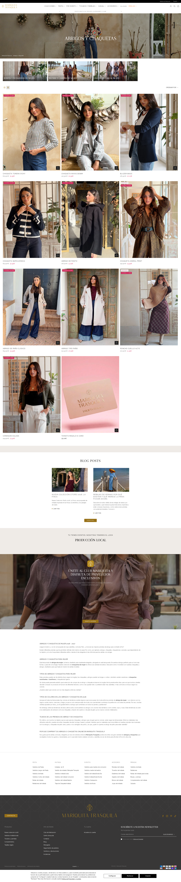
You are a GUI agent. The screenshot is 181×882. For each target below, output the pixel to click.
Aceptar (148, 876)
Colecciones (49, 6)
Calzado (133, 783)
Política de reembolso (10, 866)
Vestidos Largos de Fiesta (40, 770)
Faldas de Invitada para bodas (139, 773)
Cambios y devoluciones (51, 851)
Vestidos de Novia (89, 783)
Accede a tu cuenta (90, 832)
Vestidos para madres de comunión (95, 767)
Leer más (56, 509)
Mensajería (47, 845)
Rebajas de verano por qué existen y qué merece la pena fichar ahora (108, 497)
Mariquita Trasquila (7, 55)
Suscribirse (168, 834)
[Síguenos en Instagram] (167, 816)
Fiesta (60, 6)
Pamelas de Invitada (118, 767)
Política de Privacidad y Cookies (71, 879)
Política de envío (21, 866)
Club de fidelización (50, 832)
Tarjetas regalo (9, 845)
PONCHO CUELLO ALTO (130, 348)
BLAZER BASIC (126, 174)
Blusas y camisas (135, 777)
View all (90, 520)
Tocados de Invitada (118, 770)
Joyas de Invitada (117, 783)
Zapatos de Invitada (118, 777)
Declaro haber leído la (133, 839)
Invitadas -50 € (59, 767)
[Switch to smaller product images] (8, 87)
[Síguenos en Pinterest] (171, 816)
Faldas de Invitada (38, 780)
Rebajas (132, 6)
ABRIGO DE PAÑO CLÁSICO (14, 348)
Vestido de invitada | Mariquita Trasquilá (67, 770)
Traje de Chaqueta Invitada (63, 783)
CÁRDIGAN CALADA (11, 436)
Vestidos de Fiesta (38, 767)
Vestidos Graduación (90, 780)
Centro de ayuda (49, 835)
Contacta (11, 816)
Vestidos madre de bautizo (92, 770)
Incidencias (47, 854)
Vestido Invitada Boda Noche (93, 777)
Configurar (112, 876)
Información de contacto (33, 866)
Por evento (71, 6)
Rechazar (130, 876)
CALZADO (123, 6)
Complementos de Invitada (138, 780)
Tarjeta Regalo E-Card (72, 436)
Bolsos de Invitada (117, 780)
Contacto (46, 838)
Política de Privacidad (138, 839)
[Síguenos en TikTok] (175, 816)
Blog (45, 842)
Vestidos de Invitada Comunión (64, 777)
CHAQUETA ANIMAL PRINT (131, 261)
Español (175, 1)
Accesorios (112, 6)
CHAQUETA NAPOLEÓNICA (14, 261)
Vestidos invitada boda (62, 773)
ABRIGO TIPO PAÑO (69, 348)
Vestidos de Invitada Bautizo (63, 780)
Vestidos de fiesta (38, 773)
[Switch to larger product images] (4, 87)
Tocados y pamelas (87, 6)
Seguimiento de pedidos (51, 848)
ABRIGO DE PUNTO (69, 261)
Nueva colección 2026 (11, 832)
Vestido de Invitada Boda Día (93, 773)
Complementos (9, 842)
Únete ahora (90, 621)
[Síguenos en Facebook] (163, 816)
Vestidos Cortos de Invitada (41, 777)
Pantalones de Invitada (39, 783)
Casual (101, 6)
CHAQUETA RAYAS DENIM (72, 174)
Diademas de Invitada (118, 773)
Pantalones (133, 770)
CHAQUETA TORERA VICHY (14, 174)
